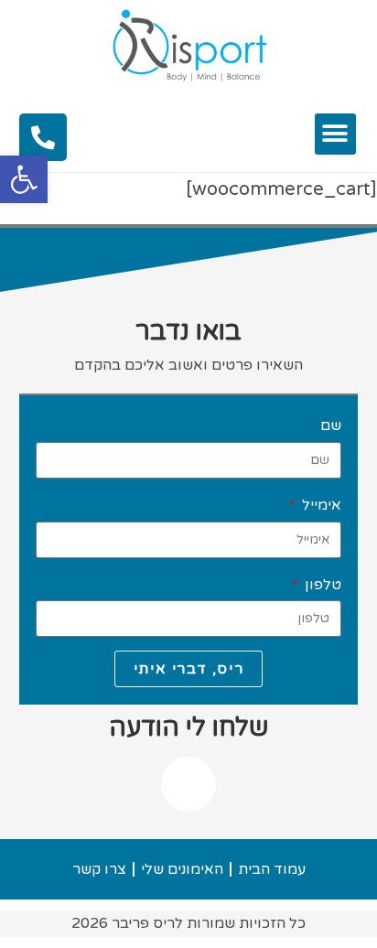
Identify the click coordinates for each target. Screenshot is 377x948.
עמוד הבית (272, 869)
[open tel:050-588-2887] (43, 137)
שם (330, 425)
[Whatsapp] (188, 784)
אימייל (319, 505)
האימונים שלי (182, 869)
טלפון (321, 585)
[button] (24, 179)
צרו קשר (99, 869)
